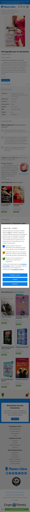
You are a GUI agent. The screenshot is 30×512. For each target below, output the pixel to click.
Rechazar (15, 284)
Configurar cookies (15, 275)
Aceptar (15, 279)
